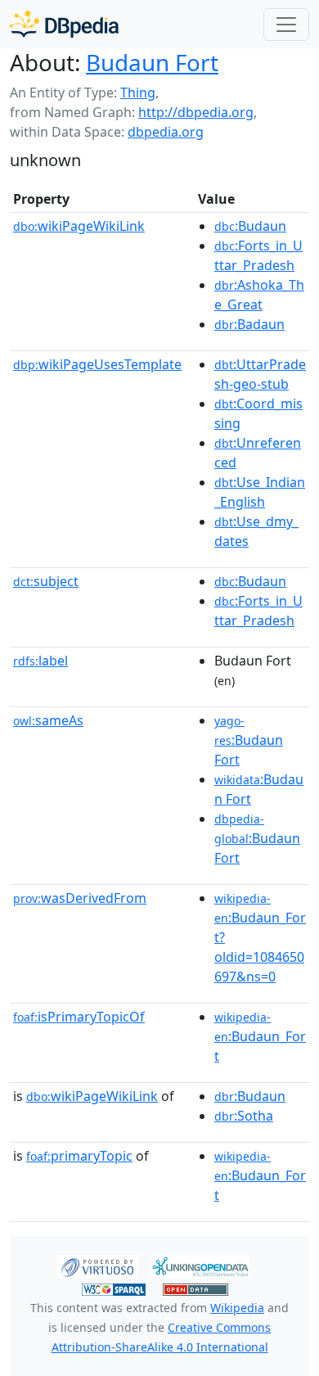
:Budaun (250, 226)
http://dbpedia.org (196, 112)
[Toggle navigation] (286, 24)
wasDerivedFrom (79, 898)
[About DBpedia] (64, 24)
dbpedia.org (166, 132)
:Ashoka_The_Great (259, 295)
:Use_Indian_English (259, 492)
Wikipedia (237, 1307)
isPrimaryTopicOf (79, 1017)
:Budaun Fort (248, 741)
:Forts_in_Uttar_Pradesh (258, 255)
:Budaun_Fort (260, 1037)
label (40, 661)
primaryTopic (79, 1156)
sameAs (48, 720)
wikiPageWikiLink (79, 226)
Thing (137, 92)
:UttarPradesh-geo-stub (260, 374)
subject (46, 581)
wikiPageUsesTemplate (97, 364)
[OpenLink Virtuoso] (97, 1265)
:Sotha (243, 1116)
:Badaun (249, 324)
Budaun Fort (152, 62)
